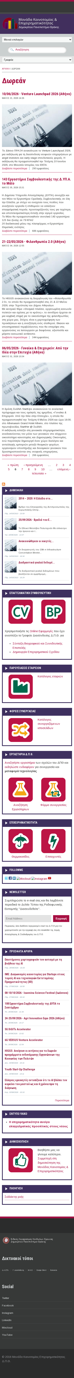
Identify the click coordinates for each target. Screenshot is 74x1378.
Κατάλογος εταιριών (50, 676)
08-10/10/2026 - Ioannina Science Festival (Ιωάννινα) (36, 992)
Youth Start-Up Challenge (20, 1069)
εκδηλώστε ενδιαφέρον (19, 767)
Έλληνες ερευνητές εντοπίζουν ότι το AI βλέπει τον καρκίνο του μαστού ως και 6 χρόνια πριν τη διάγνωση (36, 1084)
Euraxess (53, 1270)
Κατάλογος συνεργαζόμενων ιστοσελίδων (49, 724)
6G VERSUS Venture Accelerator (24, 1040)
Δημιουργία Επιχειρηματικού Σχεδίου (36, 651)
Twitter (5, 1298)
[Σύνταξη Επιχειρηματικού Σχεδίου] (53, 623)
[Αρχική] (37, 29)
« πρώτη (13, 465)
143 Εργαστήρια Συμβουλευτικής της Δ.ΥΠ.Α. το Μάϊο (36, 181)
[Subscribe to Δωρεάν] (3, 484)
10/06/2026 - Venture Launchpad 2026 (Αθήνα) (36, 94)
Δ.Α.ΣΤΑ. (5, 1270)
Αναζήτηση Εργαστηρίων (20, 807)
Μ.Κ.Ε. (30, 1270)
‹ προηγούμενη (33, 465)
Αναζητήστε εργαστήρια (20, 762)
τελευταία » (39, 473)
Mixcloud (7, 1327)
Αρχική (6, 69)
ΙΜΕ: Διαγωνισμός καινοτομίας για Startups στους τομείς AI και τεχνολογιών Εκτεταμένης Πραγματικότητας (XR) (35, 978)
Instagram (7, 1312)
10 (42, 469)
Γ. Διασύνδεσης (18, 1270)
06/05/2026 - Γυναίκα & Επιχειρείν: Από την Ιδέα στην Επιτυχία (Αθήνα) (35, 350)
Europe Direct (41, 1270)
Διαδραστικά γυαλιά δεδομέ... (37, 562)
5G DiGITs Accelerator (18, 1029)
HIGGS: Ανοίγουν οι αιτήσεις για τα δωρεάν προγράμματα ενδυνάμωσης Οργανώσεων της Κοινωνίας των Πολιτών (32, 1054)
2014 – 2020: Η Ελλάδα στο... (36, 498)
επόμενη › (63, 469)
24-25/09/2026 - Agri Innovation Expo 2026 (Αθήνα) (35, 1018)
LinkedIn (6, 1320)
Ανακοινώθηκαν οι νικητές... (36, 541)
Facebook (8, 1305)
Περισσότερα (62, 1100)
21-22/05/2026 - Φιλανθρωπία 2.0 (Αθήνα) (34, 242)
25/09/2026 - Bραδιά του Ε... (35, 519)
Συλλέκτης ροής (14, 1197)
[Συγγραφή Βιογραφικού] (20, 623)
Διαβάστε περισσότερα (14, 168)
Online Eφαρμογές (41, 631)
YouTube (7, 1334)
